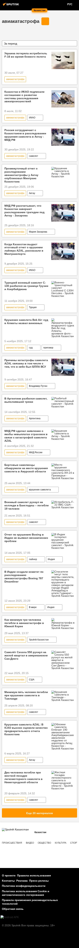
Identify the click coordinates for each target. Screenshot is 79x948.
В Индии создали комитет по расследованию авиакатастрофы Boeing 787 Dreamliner (24, 576)
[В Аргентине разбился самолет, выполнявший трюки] (63, 402)
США (31, 679)
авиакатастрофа (20, 21)
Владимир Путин (38, 386)
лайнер (33, 559)
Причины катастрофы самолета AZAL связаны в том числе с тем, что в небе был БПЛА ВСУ (26, 363)
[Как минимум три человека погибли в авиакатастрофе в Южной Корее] (63, 623)
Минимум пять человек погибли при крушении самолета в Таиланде (26, 695)
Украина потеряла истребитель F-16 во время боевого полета (25, 55)
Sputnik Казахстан (39, 639)
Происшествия (12, 843)
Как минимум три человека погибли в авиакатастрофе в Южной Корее (24, 623)
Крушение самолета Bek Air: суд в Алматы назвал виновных (26, 321)
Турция (33, 307)
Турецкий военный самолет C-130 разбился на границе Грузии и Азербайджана (26, 286)
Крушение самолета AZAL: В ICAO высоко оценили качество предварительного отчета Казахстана (26, 729)
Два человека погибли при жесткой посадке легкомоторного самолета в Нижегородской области (23, 777)
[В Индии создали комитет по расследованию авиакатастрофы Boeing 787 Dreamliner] (63, 583)
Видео (30, 843)
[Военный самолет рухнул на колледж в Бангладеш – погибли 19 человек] (63, 505)
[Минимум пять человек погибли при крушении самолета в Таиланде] (63, 696)
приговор (48, 347)
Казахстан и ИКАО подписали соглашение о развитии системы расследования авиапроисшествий (24, 96)
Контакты (8, 880)
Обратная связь (13, 908)
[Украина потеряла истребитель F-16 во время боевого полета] (63, 60)
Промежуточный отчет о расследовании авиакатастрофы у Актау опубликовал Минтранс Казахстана (21, 175)
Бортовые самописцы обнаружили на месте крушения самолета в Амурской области (26, 468)
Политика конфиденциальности (23, 885)
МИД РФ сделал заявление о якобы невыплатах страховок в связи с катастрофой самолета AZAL (26, 435)
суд (31, 347)
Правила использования (34, 875)
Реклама (22, 880)
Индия (51, 559)
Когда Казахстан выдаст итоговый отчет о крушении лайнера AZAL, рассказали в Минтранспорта (23, 249)
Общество (44, 843)
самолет (33, 156)
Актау (32, 193)
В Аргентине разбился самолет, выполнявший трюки (25, 400)
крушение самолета (40, 489)
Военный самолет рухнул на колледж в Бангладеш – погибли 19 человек (26, 505)
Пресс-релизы (39, 880)
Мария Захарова (38, 231)
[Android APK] (10, 917)
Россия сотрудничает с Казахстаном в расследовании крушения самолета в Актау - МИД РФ (25, 135)
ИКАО (32, 117)
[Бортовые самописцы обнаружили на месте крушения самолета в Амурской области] (63, 471)
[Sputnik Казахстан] (11, 5)
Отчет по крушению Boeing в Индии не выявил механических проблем (26, 538)
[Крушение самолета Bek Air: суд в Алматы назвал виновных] (63, 327)
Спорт (74, 843)
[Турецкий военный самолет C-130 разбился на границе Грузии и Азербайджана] (63, 289)
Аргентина (34, 418)
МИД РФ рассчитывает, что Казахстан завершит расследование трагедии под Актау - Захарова (24, 210)
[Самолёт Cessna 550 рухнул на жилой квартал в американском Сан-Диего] (63, 660)
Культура (60, 843)
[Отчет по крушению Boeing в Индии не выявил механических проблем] (63, 541)
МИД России (35, 452)
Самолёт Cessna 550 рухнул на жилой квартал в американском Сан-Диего (26, 655)
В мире (33, 607)
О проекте (9, 875)
